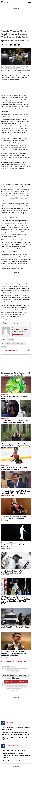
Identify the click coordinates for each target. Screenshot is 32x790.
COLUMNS (11, 339)
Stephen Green (5, 574)
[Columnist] (6, 331)
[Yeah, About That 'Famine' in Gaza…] (16, 617)
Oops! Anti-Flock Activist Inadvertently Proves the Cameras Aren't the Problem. (15, 545)
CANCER (7, 343)
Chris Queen (4, 520)
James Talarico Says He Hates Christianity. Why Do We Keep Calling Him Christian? (14, 653)
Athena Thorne (5, 548)
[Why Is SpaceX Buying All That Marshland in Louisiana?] (16, 560)
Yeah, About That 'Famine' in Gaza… (15, 627)
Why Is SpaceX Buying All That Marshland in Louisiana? (13, 572)
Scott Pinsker (5, 605)
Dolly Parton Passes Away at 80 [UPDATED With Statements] (14, 518)
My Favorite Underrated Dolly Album (15, 761)
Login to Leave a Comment (16, 682)
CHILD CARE (15, 343)
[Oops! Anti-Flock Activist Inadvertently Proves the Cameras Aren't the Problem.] (16, 532)
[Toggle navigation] (29, 2)
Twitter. (24, 331)
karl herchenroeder (7, 40)
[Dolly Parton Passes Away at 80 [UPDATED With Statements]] (16, 506)
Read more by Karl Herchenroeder (17, 335)
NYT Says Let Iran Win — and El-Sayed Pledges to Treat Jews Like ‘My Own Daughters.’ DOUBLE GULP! (15, 600)
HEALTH (23, 343)
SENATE (4, 347)
